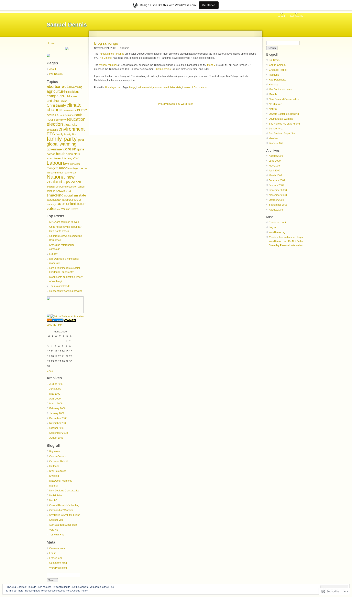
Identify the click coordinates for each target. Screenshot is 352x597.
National (56, 177)
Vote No (53, 529)
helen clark (73, 154)
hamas (51, 154)
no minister (169, 87)
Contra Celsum (57, 456)
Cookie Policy (80, 590)
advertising (75, 86)
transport (67, 199)
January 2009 (57, 413)
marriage (73, 168)
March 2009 (56, 403)
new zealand (61, 179)
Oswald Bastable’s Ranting (64, 505)
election (55, 124)
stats (178, 87)
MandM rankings (108, 65)
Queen (62, 186)
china (64, 101)
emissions (52, 129)
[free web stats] (70, 320)
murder (59, 172)
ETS (51, 133)
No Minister (55, 495)
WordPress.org (277, 232)
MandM (53, 485)
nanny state (70, 172)
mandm (157, 87)
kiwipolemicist (144, 87)
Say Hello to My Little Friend (64, 515)
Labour (55, 163)
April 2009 (55, 398)
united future (76, 204)
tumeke (186, 87)
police (70, 182)
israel (57, 158)
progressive (52, 186)
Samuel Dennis (67, 25)
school (81, 186)
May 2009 (54, 393)
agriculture (56, 91)
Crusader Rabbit (58, 461)
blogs (75, 91)
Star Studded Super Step (63, 524)
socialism (71, 195)
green (70, 149)
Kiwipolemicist (163, 69)
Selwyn (60, 190)
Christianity (56, 105)
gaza (80, 139)
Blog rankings (106, 43)
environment (71, 129)
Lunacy (53, 254)
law (66, 163)
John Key (67, 158)
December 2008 (58, 418)
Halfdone (54, 466)
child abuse (71, 96)
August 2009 (56, 384)
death (50, 115)
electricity (70, 124)
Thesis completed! (59, 286)
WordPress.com (58, 567)
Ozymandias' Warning (61, 510)
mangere (52, 168)
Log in (52, 553)
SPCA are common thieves (64, 222)
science (51, 191)
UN (64, 204)
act (65, 86)
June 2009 (55, 388)
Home (51, 43)
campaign (55, 96)
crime (82, 110)
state (82, 195)
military (51, 172)
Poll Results (296, 16)
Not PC (53, 500)
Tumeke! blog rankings (111, 53)
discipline (68, 115)
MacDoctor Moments (60, 480)
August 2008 (56, 437)
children (53, 100)
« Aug (50, 371)
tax (59, 199)
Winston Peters (69, 209)
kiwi (76, 158)
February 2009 (57, 408)
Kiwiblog (54, 476)
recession (71, 186)
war (59, 209)
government (56, 149)
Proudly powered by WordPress (175, 104)
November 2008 (58, 423)
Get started (208, 5)
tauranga (52, 199)
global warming (61, 144)
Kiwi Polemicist (57, 471)
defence (59, 115)
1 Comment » (199, 87)
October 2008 (56, 428)
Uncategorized (113, 87)
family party (62, 138)
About (281, 16)
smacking (55, 195)
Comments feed (58, 563)
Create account (57, 548)
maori (63, 168)
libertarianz (75, 164)
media (83, 168)
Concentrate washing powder (65, 291)
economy (60, 119)
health (60, 154)
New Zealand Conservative (64, 490)
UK (59, 204)
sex (68, 191)
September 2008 (58, 432)
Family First (70, 134)
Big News (54, 451)
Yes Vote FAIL (56, 534)
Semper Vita (56, 520)
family (59, 134)
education (76, 119)
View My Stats (54, 325)
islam (50, 158)
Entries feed (56, 558)
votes (51, 208)
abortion (54, 86)
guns (80, 149)
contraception (69, 110)
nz (64, 182)
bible (69, 91)
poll (78, 182)
